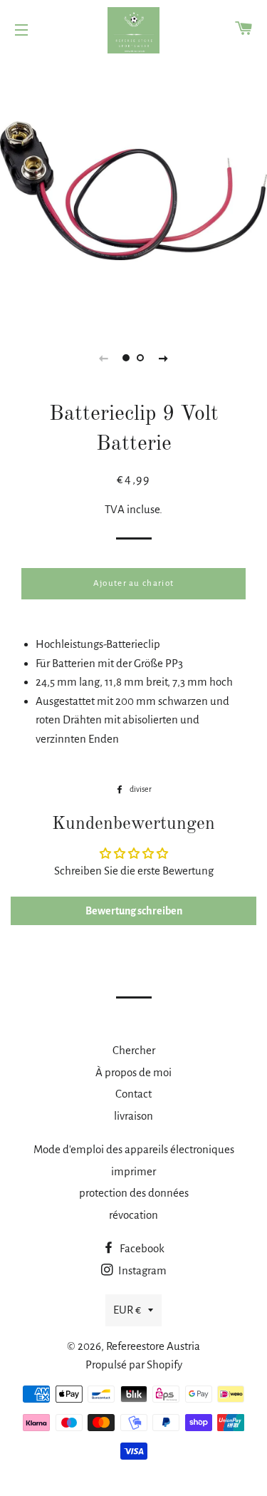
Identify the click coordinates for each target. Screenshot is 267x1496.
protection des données (134, 1193)
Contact (133, 1094)
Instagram (141, 1270)
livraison (133, 1116)
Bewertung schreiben (133, 911)
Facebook (140, 1248)
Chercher (133, 1050)
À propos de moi (133, 1072)
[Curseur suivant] (163, 357)
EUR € (127, 1310)
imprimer (133, 1171)
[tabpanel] (133, 190)
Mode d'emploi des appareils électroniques (133, 1149)
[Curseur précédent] (104, 357)
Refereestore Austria (153, 1346)
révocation (133, 1215)
